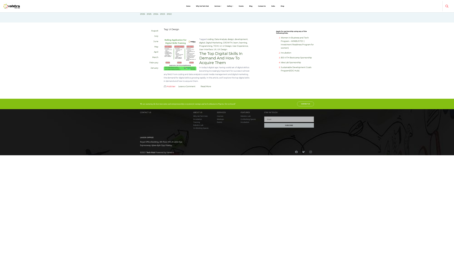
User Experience (240, 46)
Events (241, 6)
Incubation (286, 53)
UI (221, 46)
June (155, 41)
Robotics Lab (198, 125)
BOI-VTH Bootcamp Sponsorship (296, 58)
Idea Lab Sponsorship (291, 62)
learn (235, 43)
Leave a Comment (186, 86)
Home (188, 6)
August (154, 31)
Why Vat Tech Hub (202, 6)
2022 (169, 14)
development (241, 39)
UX (215, 49)
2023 (162, 14)
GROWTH (228, 43)
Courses (220, 116)
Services (217, 6)
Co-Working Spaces (201, 128)
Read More (206, 86)
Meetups (220, 119)
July (156, 36)
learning (243, 43)
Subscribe (289, 125)
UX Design (222, 49)
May (156, 47)
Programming (205, 46)
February (153, 63)
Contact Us (262, 6)
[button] (447, 6)
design (231, 39)
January (154, 68)
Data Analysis (220, 39)
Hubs (273, 6)
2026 (142, 14)
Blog (250, 6)
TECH (216, 46)
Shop (282, 6)
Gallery (229, 6)
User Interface (206, 49)
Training (196, 122)
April (156, 52)
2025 (149, 14)
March (155, 57)
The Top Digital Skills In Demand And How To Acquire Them (220, 58)
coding (210, 39)
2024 (155, 14)
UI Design (227, 46)
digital (202, 43)
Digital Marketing (214, 43)
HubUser (171, 86)
